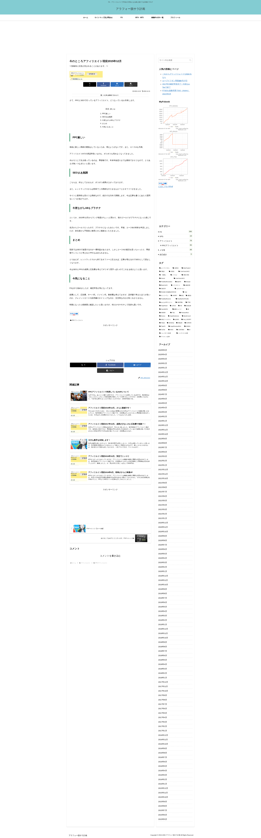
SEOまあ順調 (107, 117)
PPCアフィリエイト (77, 320)
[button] (130, 84)
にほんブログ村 (164, 187)
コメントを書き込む (110, 556)
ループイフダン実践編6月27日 (174, 81)
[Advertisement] (130, 37)
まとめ (104, 123)
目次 (107, 109)
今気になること (108, 127)
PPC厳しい (106, 113)
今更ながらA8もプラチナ (111, 120)
